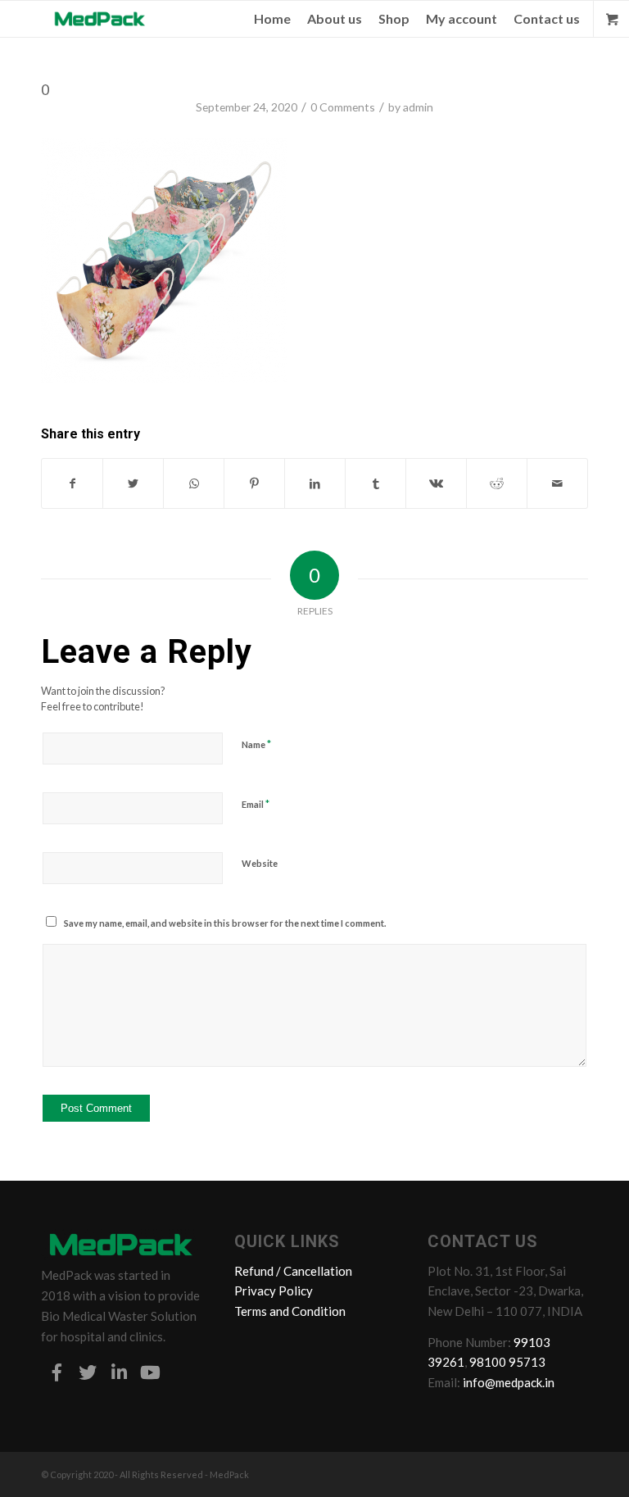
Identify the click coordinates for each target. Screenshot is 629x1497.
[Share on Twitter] (133, 483)
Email (255, 803)
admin (418, 107)
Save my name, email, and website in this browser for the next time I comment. (225, 923)
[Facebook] (56, 1372)
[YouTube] (150, 1372)
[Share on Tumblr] (375, 483)
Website (260, 863)
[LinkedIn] (119, 1372)
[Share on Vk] (436, 483)
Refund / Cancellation (293, 1270)
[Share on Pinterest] (254, 483)
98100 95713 (507, 1361)
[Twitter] (88, 1372)
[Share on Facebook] (72, 483)
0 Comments (342, 107)
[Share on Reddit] (497, 483)
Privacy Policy (273, 1290)
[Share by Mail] (557, 483)
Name (256, 744)
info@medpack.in (508, 1382)
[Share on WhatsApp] (194, 483)
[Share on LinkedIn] (315, 483)
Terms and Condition (290, 1311)
